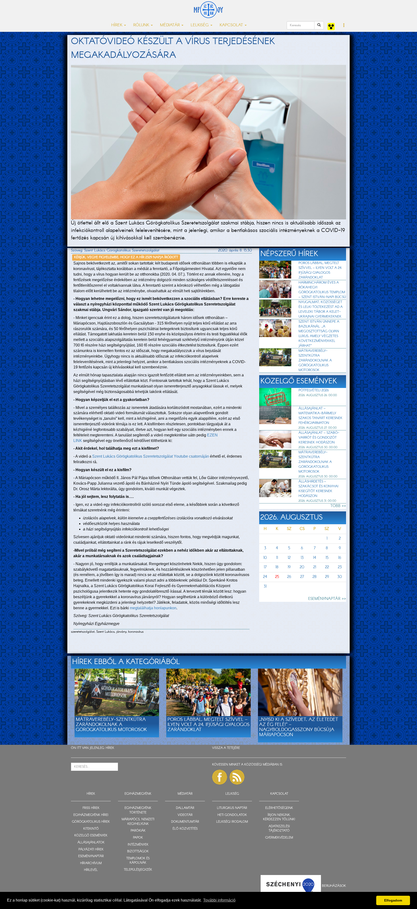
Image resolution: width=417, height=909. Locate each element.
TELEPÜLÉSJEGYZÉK (138, 870)
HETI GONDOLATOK (232, 815)
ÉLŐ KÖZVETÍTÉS (185, 829)
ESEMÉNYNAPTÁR (91, 856)
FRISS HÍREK (91, 808)
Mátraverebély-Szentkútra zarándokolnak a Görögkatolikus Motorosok (315, 360)
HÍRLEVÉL (91, 870)
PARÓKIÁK (138, 830)
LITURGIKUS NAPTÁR (232, 808)
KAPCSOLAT (279, 794)
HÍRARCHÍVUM (91, 863)
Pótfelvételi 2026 (314, 390)
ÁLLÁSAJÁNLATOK (90, 842)
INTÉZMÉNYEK (138, 844)
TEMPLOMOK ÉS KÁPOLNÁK (138, 860)
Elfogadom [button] (393, 900)
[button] (344, 25)
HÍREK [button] (117, 25)
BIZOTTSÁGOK (138, 851)
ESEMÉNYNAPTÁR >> (327, 599)
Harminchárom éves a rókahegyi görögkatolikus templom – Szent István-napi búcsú (322, 289)
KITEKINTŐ (91, 829)
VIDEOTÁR (185, 815)
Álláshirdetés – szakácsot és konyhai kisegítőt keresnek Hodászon (318, 488)
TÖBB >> (338, 506)
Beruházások (334, 885)
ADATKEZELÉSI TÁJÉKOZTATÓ (279, 828)
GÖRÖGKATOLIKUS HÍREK (91, 822)
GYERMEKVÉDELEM (279, 837)
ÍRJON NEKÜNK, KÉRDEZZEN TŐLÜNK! (279, 817)
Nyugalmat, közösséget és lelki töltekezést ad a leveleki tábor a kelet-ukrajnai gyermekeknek (321, 309)
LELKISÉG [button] (200, 25)
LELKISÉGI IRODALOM (232, 822)
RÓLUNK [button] (141, 25)
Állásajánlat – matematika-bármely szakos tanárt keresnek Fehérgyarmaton (320, 415)
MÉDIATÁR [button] (170, 25)
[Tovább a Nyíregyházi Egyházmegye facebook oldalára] (219, 777)
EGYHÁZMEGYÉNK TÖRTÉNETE (138, 810)
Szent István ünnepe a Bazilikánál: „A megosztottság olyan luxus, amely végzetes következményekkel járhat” (319, 333)
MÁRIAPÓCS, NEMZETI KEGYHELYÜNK (138, 821)
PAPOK (138, 837)
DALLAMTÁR (185, 808)
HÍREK (110, 748)
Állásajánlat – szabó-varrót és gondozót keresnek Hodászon (319, 437)
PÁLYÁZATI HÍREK (91, 849)
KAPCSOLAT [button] (232, 25)
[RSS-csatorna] (236, 777)
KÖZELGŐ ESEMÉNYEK (90, 835)
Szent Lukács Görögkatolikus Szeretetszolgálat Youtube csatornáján (150, 456)
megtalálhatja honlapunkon (153, 608)
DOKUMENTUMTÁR (185, 822)
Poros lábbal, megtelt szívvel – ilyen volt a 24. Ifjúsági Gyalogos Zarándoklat (320, 270)
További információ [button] (219, 900)
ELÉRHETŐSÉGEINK (279, 808)
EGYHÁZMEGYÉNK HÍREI (90, 815)
